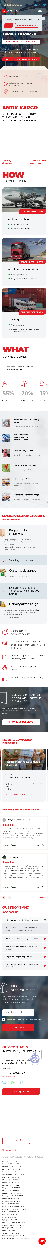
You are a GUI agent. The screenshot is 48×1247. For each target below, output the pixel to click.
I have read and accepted (25, 1019)
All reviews (41, 897)
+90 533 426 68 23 (12, 5)
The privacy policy (10, 1150)
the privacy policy (35, 1019)
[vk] (35, 5)
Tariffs (8, 59)
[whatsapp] (40, 5)
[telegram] (44, 4)
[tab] (3, 897)
